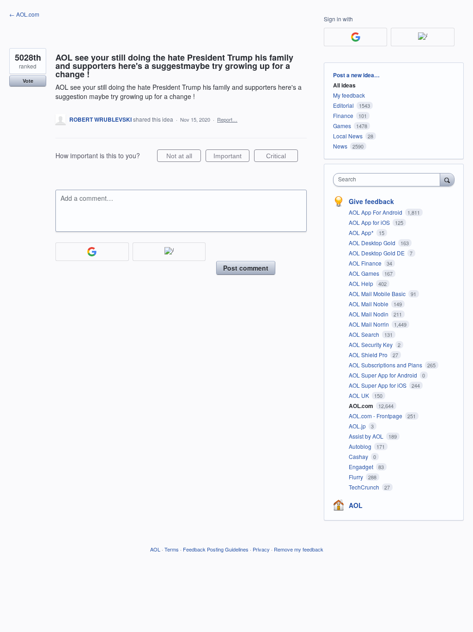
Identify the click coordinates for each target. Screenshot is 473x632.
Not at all (183, 157)
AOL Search (365, 334)
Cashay (359, 456)
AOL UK (359, 395)
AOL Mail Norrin (369, 324)
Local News (348, 136)
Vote (28, 80)
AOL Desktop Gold (373, 243)
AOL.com (362, 406)
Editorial (343, 105)
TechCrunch (365, 487)
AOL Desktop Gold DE (377, 253)
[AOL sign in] (169, 251)
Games (342, 126)
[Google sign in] (92, 251)
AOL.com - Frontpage (376, 416)
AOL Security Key (371, 344)
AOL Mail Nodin (369, 314)
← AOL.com (24, 14)
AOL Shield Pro (369, 355)
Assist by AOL (367, 436)
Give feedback (371, 201)
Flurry (356, 477)
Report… (227, 119)
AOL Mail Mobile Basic (378, 293)
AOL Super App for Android (383, 375)
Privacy (261, 549)
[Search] (447, 179)
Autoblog (361, 446)
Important (231, 157)
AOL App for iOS (370, 222)
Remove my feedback (298, 549)
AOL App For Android (376, 212)
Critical (282, 157)
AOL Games (365, 273)
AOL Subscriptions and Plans (386, 365)
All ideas (344, 85)
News (340, 146)
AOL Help (362, 283)
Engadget (362, 467)
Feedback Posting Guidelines (216, 549)
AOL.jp (358, 426)
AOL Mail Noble (369, 304)
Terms (171, 549)
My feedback (349, 95)
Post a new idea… (356, 75)
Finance (343, 115)
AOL (356, 505)
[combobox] (389, 180)
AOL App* (362, 232)
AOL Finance (366, 263)
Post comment (245, 268)
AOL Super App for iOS (378, 385)
